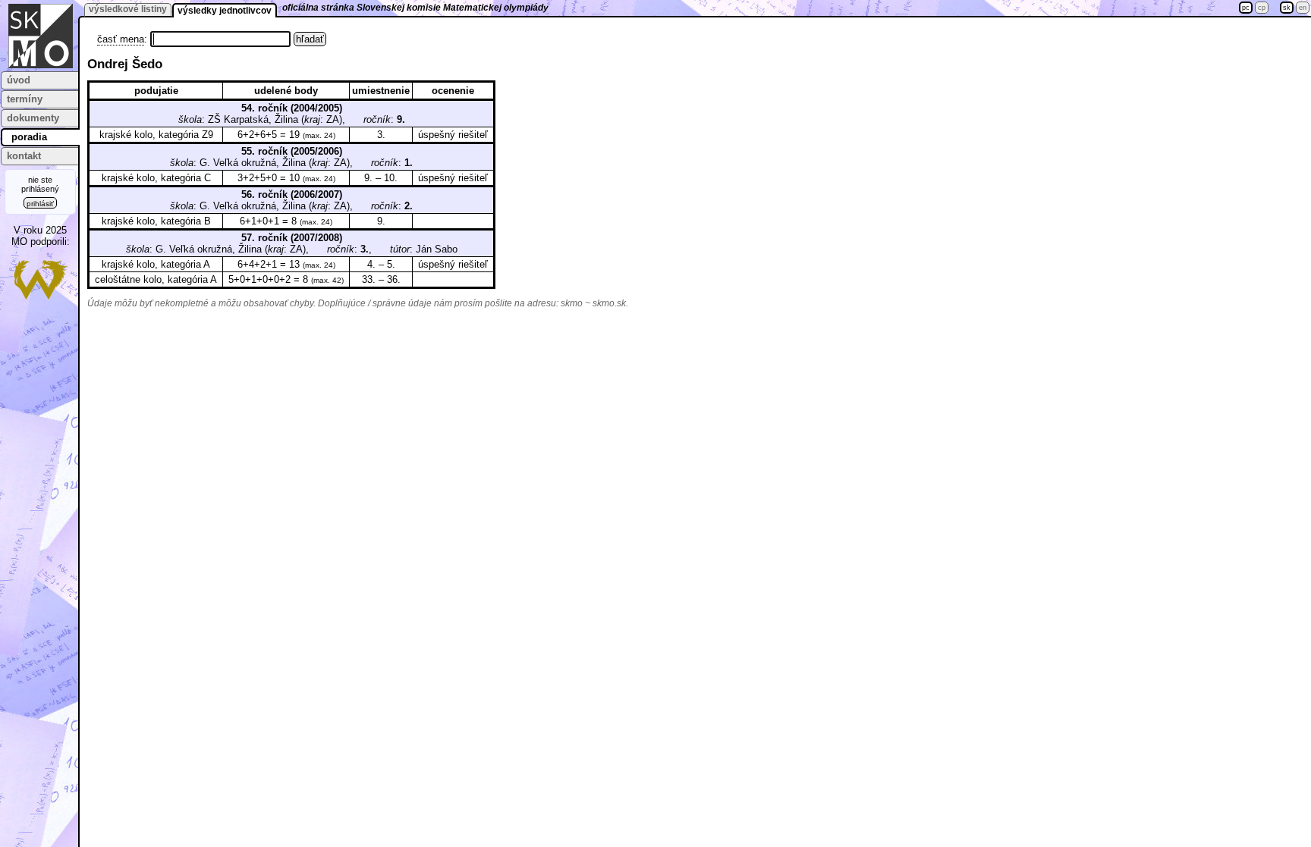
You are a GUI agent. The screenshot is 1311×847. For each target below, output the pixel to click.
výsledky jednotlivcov (225, 10)
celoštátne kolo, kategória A (156, 279)
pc (1246, 7)
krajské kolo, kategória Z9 (156, 134)
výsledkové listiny (128, 9)
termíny (24, 99)
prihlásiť (40, 203)
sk (1287, 7)
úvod (18, 80)
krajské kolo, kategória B (156, 221)
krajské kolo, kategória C (156, 178)
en (1302, 7)
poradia (29, 137)
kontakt (24, 156)
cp (1261, 7)
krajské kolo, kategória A (156, 264)
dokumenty (33, 118)
